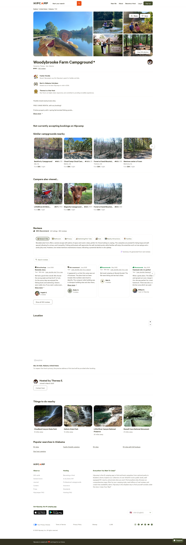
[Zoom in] (150, 321)
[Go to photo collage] (63, 34)
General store (37, 478)
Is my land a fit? (68, 478)
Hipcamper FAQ (38, 492)
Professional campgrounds (72, 482)
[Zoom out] (150, 324)
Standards (66, 489)
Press (35, 489)
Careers (36, 485)
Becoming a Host (69, 475)
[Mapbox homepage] (38, 360)
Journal (36, 482)
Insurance (66, 485)
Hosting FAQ (67, 492)
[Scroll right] (152, 146)
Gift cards (36, 475)
